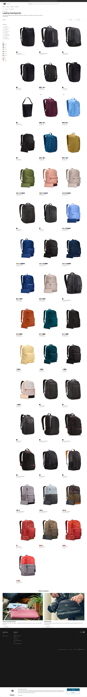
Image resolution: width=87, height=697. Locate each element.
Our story (15, 634)
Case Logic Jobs (16, 638)
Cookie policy (70, 649)
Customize (72, 692)
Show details (20, 695)
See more (7, 627)
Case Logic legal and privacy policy (62, 649)
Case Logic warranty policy (17, 643)
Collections (12, 6)
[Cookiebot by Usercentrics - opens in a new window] (12, 695)
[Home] (15, 4)
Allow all (73, 689)
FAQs (3, 634)
